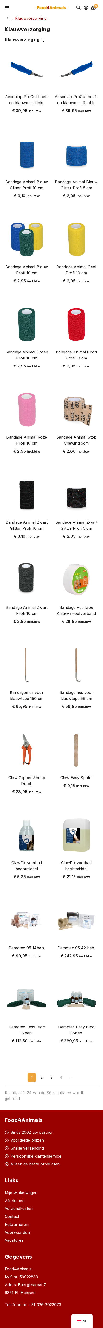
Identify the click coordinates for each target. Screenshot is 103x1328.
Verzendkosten (19, 1208)
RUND (8, 18)
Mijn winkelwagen (21, 1192)
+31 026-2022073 (45, 1304)
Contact (12, 1216)
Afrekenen (14, 1200)
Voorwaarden (17, 1232)
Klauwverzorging (22, 39)
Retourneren (17, 1224)
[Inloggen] (86, 7)
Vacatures (14, 1240)
